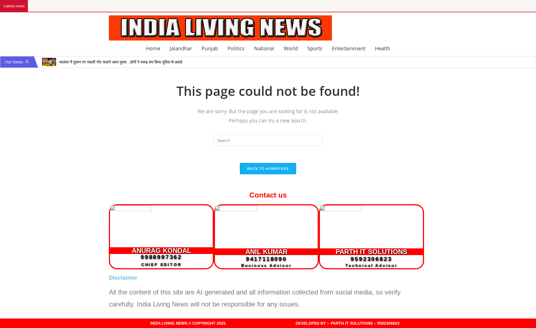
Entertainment (348, 48)
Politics (236, 48)
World (291, 48)
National (264, 48)
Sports (314, 48)
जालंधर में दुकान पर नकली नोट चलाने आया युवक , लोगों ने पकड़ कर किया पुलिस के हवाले (120, 62)
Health (382, 48)
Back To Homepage (268, 168)
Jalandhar (181, 48)
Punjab (210, 48)
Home (153, 48)
